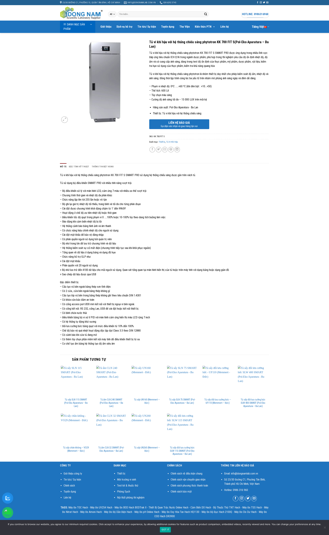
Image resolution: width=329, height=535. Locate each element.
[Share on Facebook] (152, 149)
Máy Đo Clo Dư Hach (245, 512)
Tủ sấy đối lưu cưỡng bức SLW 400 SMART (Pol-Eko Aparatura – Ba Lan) (253, 402)
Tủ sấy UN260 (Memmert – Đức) (147, 449)
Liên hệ (224, 26)
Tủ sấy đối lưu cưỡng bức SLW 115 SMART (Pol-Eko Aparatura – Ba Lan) (182, 450)
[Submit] (206, 14)
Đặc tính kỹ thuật (79, 166)
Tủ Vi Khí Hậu (172, 142)
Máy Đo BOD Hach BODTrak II (130, 507)
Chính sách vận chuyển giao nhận (188, 479)
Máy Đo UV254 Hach (101, 507)
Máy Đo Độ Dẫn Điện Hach (118, 512)
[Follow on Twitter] (264, 2)
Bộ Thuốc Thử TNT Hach (226, 507)
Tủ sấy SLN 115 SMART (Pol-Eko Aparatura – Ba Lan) (76, 402)
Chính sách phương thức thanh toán (189, 485)
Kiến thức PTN (203, 26)
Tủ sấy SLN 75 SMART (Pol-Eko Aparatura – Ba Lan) (182, 401)
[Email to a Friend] (165, 149)
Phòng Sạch (123, 491)
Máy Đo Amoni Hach (91, 512)
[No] (324, 528)
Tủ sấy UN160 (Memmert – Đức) (147, 401)
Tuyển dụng (167, 26)
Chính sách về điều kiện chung (186, 473)
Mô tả (63, 166)
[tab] (63, 166)
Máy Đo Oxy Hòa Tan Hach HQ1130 (180, 512)
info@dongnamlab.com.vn (244, 473)
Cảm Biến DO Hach (201, 507)
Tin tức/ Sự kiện (146, 26)
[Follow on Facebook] (258, 2)
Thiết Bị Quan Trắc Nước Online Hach (168, 507)
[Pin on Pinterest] (171, 149)
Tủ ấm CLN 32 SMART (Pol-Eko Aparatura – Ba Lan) (111, 449)
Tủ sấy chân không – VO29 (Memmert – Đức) (76, 449)
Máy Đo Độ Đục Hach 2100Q (217, 512)
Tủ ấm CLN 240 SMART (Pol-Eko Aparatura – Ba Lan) (111, 402)
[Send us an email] (267, 2)
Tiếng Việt (258, 26)
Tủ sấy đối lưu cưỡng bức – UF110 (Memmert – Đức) (217, 401)
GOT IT (165, 529)
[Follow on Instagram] (261, 2)
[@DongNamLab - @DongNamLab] (81, 13)
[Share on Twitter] (158, 149)
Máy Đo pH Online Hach (146, 512)
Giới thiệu (105, 26)
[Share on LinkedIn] (177, 149)
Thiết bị (162, 142)
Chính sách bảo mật (181, 491)
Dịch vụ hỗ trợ (124, 26)
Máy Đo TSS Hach (252, 507)
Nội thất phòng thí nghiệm (130, 497)
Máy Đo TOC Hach (78, 507)
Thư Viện (184, 26)
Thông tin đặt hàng (103, 166)
